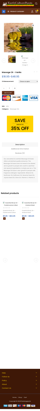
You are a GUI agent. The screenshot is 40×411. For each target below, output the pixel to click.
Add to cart (8, 93)
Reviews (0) (20, 153)
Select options (4, 218)
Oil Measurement (8, 81)
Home (15, 397)
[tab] (20, 144)
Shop (20, 397)
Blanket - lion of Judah (37, 72)
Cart (25, 397)
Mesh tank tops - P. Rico (34, 72)
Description (20, 144)
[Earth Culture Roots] (18, 4)
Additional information (20, 149)
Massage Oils (14, 109)
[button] (33, 25)
